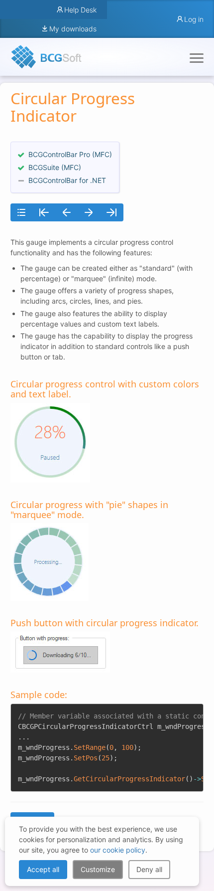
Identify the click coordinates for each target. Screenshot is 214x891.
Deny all (149, 869)
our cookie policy (117, 850)
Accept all (43, 869)
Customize (98, 869)
